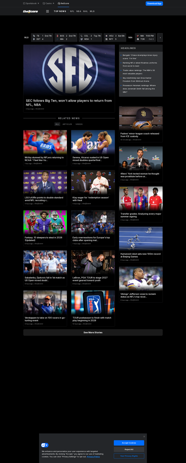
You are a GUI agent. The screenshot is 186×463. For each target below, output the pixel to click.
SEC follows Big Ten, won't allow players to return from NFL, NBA (69, 103)
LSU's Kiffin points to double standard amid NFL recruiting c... (44, 199)
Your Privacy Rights (129, 456)
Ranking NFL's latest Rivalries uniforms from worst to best (140, 64)
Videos (79, 124)
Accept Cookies (129, 443)
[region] (93, 448)
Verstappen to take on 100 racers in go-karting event (45, 319)
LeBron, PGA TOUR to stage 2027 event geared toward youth (90, 279)
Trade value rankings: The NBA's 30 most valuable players (139, 72)
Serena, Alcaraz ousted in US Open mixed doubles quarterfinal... (91, 159)
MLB (92, 11)
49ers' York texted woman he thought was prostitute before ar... (140, 175)
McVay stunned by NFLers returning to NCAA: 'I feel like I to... (44, 159)
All (57, 124)
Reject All (129, 449)
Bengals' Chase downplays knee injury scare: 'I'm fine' (140, 56)
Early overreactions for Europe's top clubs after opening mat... (91, 239)
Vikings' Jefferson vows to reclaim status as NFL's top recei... (138, 295)
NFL (72, 11)
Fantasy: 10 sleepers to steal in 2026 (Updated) (43, 239)
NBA (78, 11)
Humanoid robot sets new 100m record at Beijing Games (141, 255)
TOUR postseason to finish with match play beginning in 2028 (92, 319)
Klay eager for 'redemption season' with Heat (91, 199)
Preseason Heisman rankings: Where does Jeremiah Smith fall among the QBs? (139, 88)
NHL (85, 11)
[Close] (144, 436)
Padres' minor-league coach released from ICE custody (140, 135)
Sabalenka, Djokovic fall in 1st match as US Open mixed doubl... (45, 279)
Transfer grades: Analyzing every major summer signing (141, 215)
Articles (67, 124)
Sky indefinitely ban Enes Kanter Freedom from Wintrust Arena (137, 79)
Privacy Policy (93, 456)
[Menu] (47, 11)
